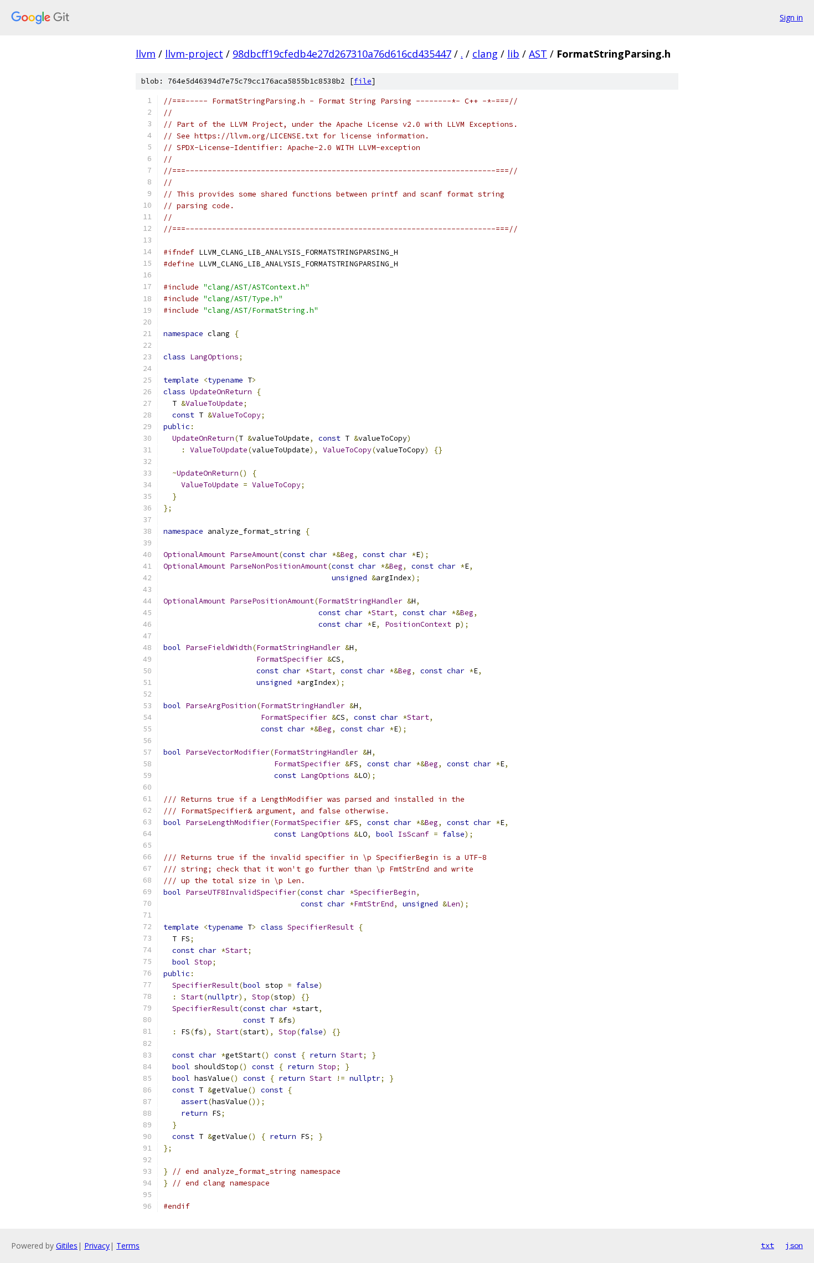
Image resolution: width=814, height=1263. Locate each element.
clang (485, 53)
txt (767, 1245)
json (794, 1245)
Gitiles (67, 1245)
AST (538, 53)
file (363, 81)
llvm (146, 53)
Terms (128, 1245)
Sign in (791, 17)
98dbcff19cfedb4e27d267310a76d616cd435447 (342, 53)
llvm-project (194, 53)
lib (513, 53)
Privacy (97, 1245)
